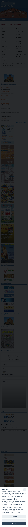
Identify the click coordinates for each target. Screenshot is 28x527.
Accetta (14, 523)
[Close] (24, 489)
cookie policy (13, 512)
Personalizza (14, 516)
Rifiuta (14, 520)
